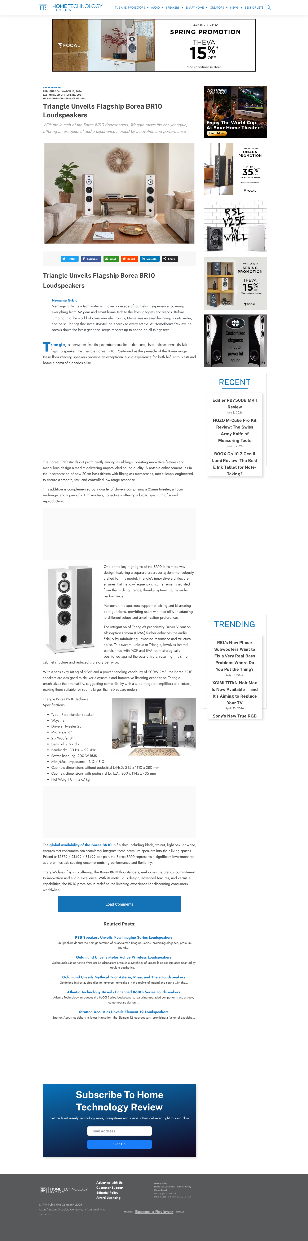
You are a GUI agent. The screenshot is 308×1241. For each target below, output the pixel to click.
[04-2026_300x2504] (235, 194)
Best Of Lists (254, 7)
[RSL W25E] (235, 251)
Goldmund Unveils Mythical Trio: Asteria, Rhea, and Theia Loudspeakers (123, 977)
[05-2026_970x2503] (154, 70)
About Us (128, 1211)
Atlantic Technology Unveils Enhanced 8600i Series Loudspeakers (123, 992)
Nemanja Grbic (64, 300)
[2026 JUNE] (235, 137)
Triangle (57, 344)
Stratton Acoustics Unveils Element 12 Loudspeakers (123, 1012)
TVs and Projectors (130, 7)
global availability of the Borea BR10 (80, 845)
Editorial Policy (107, 1192)
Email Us (180, 1211)
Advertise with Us (109, 1182)
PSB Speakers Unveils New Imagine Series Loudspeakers (123, 937)
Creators (217, 7)
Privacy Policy (160, 1183)
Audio (155, 7)
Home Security (161, 1190)
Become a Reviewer (154, 1212)
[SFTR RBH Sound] (235, 365)
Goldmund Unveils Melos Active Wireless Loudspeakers (123, 957)
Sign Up (119, 1144)
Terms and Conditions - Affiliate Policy (172, 1186)
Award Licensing (108, 1197)
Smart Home (195, 7)
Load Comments (119, 904)
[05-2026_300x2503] (235, 308)
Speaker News (52, 87)
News (234, 7)
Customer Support (109, 1187)
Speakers (173, 7)
